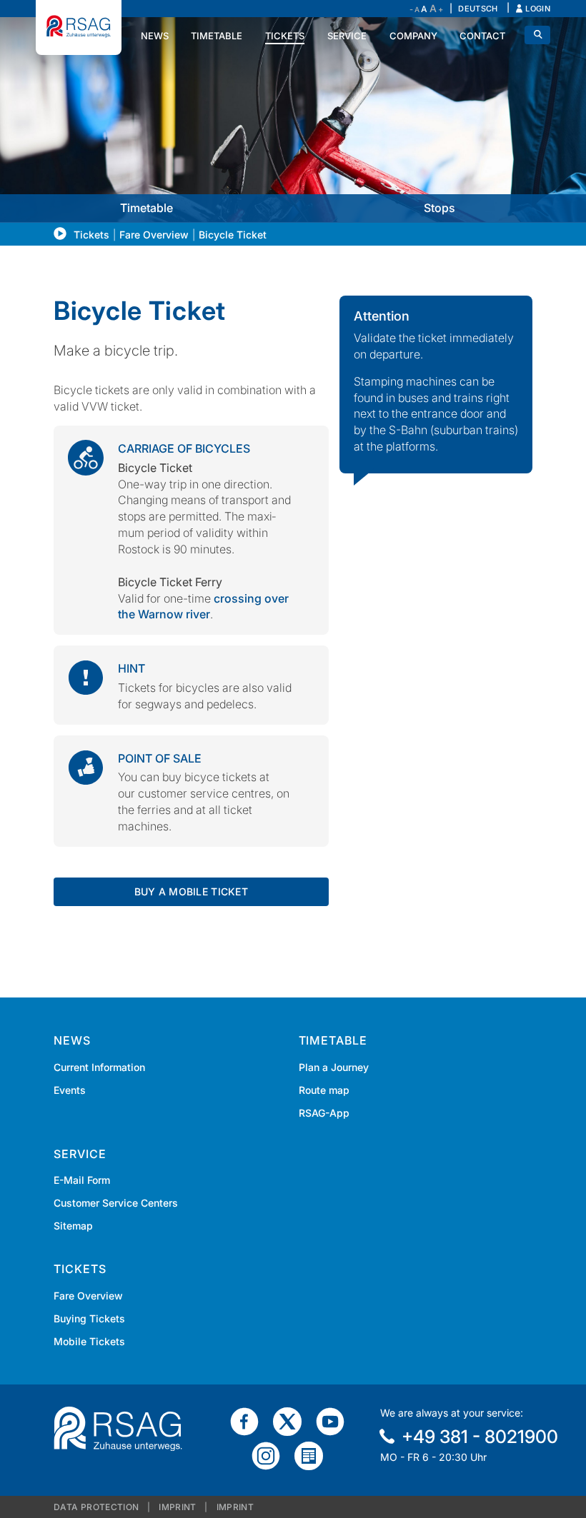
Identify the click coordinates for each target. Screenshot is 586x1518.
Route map (324, 1090)
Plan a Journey (334, 1067)
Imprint (178, 1507)
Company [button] (413, 35)
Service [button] (347, 35)
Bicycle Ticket (233, 234)
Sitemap (73, 1226)
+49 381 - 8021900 (480, 1436)
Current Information (99, 1067)
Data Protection (96, 1507)
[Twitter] (293, 1421)
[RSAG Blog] (314, 1455)
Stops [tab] (439, 208)
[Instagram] (272, 1455)
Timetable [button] (216, 35)
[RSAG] (78, 27)
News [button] (155, 35)
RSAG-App (324, 1113)
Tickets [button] (284, 35)
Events (70, 1090)
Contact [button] (482, 35)
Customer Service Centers (116, 1203)
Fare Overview (154, 234)
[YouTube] (336, 1421)
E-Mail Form (82, 1180)
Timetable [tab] (146, 208)
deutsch (477, 9)
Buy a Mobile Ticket (191, 891)
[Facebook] (250, 1421)
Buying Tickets (89, 1318)
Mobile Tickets (89, 1341)
